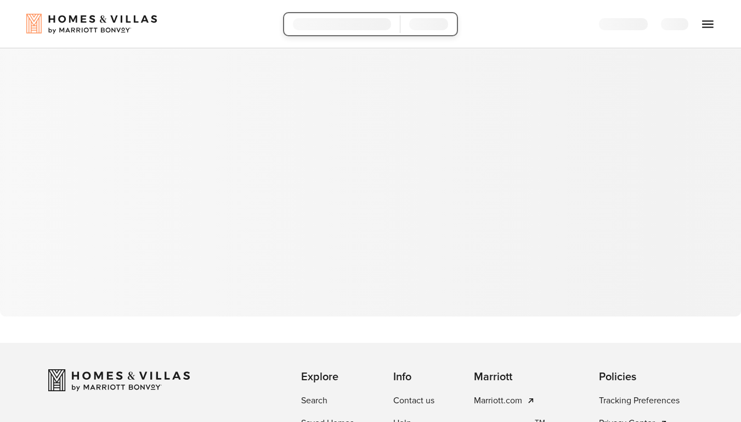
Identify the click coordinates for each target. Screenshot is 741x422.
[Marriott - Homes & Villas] (119, 380)
